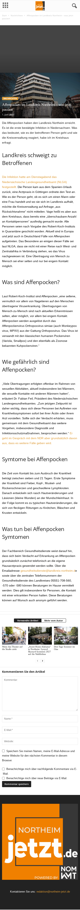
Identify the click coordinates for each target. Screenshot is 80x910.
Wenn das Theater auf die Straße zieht (12, 647)
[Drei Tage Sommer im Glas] (66, 636)
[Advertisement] (40, 48)
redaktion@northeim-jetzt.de (53, 891)
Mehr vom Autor (53, 620)
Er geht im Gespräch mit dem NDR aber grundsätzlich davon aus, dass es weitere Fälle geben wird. (39, 438)
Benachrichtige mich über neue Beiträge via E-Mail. (36, 778)
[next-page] (42, 661)
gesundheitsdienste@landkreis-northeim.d (48, 570)
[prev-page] (37, 661)
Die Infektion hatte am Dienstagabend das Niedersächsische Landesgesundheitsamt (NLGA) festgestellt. (34, 181)
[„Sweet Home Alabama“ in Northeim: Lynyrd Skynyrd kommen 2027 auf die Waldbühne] (40, 636)
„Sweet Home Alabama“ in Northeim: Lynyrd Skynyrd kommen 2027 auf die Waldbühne (39, 650)
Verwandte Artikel (27, 620)
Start (4, 15)
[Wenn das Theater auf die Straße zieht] (14, 636)
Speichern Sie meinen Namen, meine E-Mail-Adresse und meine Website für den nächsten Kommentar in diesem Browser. (38, 756)
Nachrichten (17, 15)
